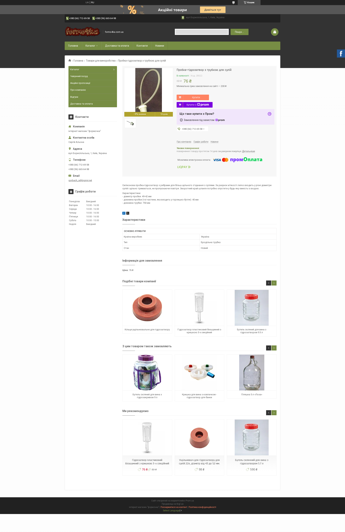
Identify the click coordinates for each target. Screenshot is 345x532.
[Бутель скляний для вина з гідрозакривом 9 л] (147, 373)
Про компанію (78, 90)
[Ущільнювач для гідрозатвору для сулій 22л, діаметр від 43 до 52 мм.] (199, 437)
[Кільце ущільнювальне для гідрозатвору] (147, 308)
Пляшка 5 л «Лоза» (251, 394)
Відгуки (74, 97)
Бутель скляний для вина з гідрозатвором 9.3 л (251, 331)
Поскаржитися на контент (174, 507)
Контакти (142, 45)
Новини (159, 45)
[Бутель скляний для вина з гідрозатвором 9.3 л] (251, 308)
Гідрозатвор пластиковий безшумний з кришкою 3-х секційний (199, 331)
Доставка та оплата (117, 45)
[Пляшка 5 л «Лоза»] (251, 373)
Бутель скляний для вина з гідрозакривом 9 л (147, 396)
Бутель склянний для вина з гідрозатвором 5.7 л (251, 462)
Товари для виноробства (101, 60)
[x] (127, 213)
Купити (196, 97)
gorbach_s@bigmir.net (80, 180)
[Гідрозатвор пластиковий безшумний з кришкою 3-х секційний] (199, 308)
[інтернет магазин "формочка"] (83, 32)
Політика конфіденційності (202, 507)
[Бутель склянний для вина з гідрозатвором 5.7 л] (251, 437)
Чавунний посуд (79, 76)
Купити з (191, 104)
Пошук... (239, 32)
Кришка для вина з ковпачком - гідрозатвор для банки (199, 396)
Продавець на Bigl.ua (172, 504)
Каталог (90, 45)
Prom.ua (190, 500)
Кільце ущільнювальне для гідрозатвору (147, 329)
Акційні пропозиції (80, 83)
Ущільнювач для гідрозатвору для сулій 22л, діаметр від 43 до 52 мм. (199, 462)
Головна (73, 45)
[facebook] (123, 213)
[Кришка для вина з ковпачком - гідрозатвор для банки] (199, 373)
